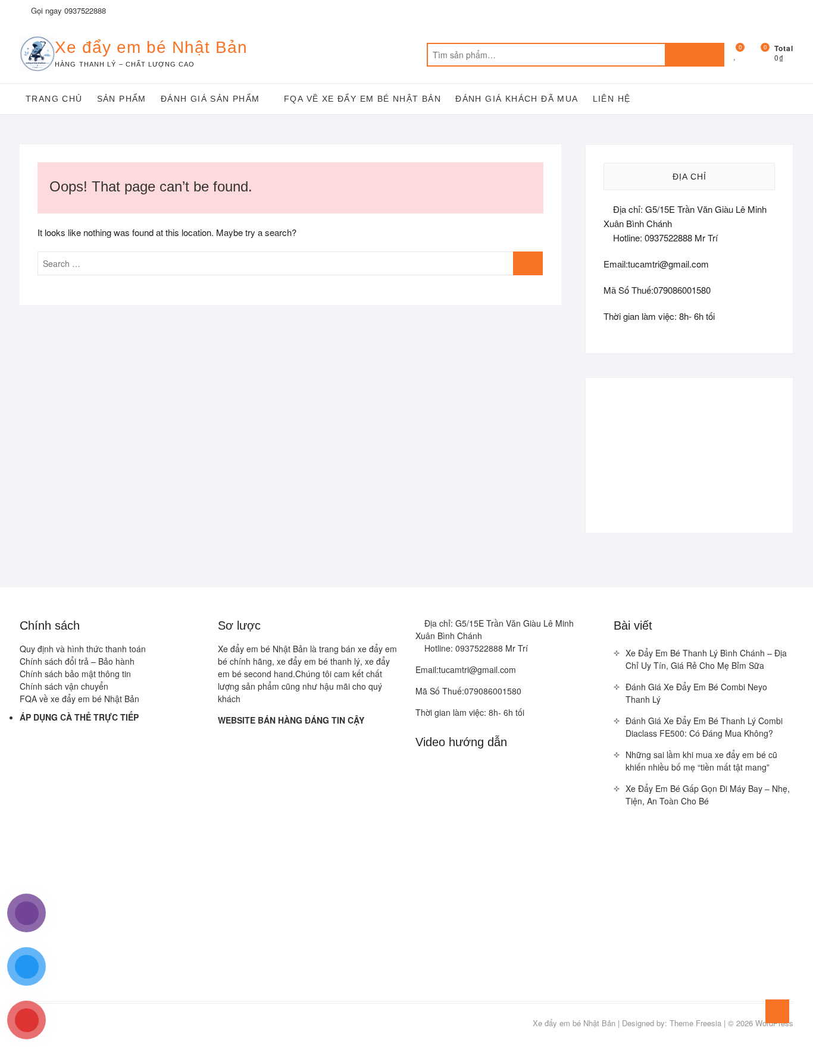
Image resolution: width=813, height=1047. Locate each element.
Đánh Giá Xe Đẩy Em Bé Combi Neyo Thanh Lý (696, 693)
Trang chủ (54, 98)
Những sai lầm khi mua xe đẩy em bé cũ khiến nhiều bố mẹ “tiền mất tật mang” (701, 761)
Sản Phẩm (121, 98)
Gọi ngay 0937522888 (67, 10)
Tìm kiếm (694, 55)
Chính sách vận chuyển (64, 686)
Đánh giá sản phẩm (210, 98)
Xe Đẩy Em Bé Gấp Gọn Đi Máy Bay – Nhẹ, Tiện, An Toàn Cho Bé (708, 794)
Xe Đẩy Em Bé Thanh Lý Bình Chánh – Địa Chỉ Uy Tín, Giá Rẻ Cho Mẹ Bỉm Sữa (706, 659)
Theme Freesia (695, 1023)
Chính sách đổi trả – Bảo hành (77, 661)
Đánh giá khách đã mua (516, 98)
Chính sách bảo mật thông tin (75, 674)
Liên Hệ (612, 98)
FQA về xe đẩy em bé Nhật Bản (362, 98)
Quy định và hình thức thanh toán (83, 649)
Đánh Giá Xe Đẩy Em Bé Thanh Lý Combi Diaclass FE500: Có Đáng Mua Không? (704, 727)
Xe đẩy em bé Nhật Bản (151, 47)
